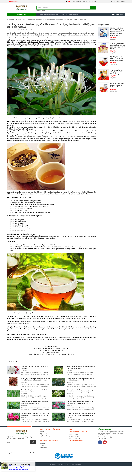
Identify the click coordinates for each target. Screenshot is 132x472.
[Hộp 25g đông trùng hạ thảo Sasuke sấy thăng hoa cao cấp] (103, 61)
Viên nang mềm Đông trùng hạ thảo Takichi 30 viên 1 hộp (117, 72)
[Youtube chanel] (105, 442)
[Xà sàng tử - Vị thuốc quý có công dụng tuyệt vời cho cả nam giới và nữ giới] (58, 393)
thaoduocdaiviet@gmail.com (109, 437)
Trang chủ (11, 19)
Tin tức (32, 453)
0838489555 (13, 1)
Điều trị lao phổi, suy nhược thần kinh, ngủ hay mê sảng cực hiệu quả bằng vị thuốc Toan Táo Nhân (35, 380)
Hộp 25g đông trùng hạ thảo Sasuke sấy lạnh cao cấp (117, 85)
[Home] (21, 7)
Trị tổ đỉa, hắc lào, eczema (47, 436)
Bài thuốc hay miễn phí (76, 440)
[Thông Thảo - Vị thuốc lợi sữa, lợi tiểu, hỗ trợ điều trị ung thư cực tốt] (58, 381)
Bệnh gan (42, 443)
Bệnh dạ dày (43, 447)
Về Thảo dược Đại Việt (89, 1)
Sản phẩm (10, 453)
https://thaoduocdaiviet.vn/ (54, 350)
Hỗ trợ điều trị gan (73, 434)
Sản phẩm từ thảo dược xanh (78, 431)
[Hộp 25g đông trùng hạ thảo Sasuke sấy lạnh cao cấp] (103, 88)
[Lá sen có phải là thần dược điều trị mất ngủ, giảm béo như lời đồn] (13, 405)
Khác (70, 429)
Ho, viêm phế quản (74, 436)
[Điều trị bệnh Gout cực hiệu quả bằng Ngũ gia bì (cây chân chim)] (58, 370)
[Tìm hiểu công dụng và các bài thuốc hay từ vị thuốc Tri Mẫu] (13, 393)
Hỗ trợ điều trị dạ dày (74, 438)
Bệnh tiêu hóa (44, 445)
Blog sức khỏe (77, 1)
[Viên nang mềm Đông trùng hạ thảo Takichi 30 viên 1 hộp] (103, 75)
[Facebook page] (100, 442)
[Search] (93, 7)
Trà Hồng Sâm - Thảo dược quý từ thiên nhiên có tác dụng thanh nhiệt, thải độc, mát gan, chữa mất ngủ (56, 19)
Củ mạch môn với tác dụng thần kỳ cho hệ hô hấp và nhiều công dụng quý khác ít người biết (81, 415)
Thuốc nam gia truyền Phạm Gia (50, 429)
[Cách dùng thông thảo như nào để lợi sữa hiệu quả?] (13, 370)
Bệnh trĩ (42, 431)
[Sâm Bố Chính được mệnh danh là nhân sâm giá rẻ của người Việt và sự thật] (58, 405)
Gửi (33, 442)
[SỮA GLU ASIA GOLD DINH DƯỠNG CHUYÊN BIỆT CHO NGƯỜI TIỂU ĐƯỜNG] (103, 48)
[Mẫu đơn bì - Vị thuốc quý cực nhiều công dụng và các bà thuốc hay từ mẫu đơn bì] (13, 416)
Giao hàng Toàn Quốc (71, 14)
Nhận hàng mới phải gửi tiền (49, 14)
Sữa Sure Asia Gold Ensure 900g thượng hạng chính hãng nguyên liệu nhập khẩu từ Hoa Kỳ (117, 31)
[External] (65, 456)
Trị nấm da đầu (44, 434)
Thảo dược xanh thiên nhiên (49, 440)
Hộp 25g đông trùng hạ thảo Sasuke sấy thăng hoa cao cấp (117, 58)
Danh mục (20, 14)
